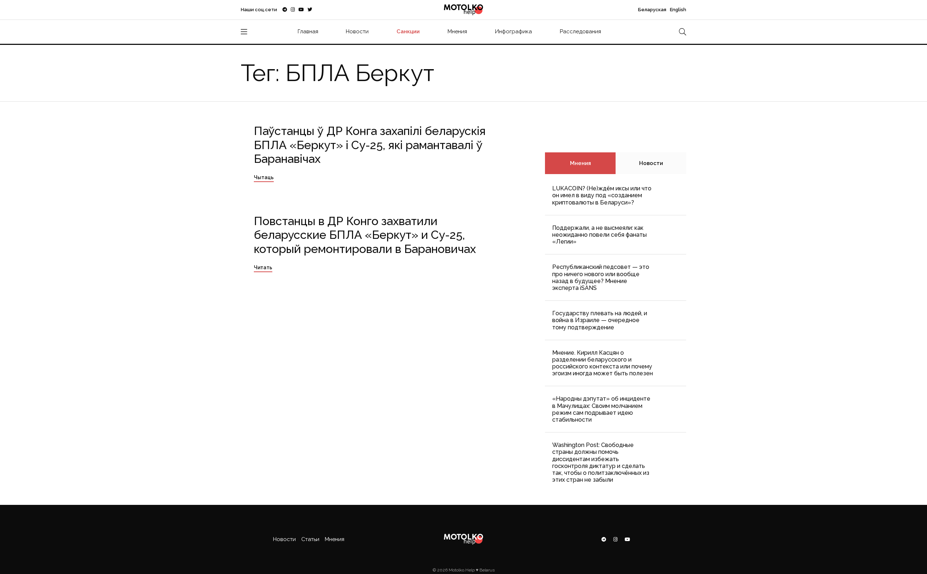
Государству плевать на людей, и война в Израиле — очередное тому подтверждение (599, 320)
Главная (308, 31)
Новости (357, 31)
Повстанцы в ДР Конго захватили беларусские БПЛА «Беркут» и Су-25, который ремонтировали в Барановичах (365, 235)
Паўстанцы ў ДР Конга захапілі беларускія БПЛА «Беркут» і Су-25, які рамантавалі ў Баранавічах (370, 144)
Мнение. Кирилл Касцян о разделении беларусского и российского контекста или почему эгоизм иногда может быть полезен (602, 363)
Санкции (408, 31)
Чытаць (264, 177)
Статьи (310, 539)
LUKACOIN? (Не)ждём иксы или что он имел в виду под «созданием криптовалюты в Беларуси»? (601, 195)
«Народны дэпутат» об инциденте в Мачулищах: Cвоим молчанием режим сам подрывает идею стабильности (601, 409)
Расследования (580, 31)
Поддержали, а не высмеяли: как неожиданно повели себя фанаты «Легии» (599, 234)
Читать (263, 267)
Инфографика (513, 31)
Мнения (457, 31)
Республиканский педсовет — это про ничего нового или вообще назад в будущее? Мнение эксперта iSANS (600, 277)
